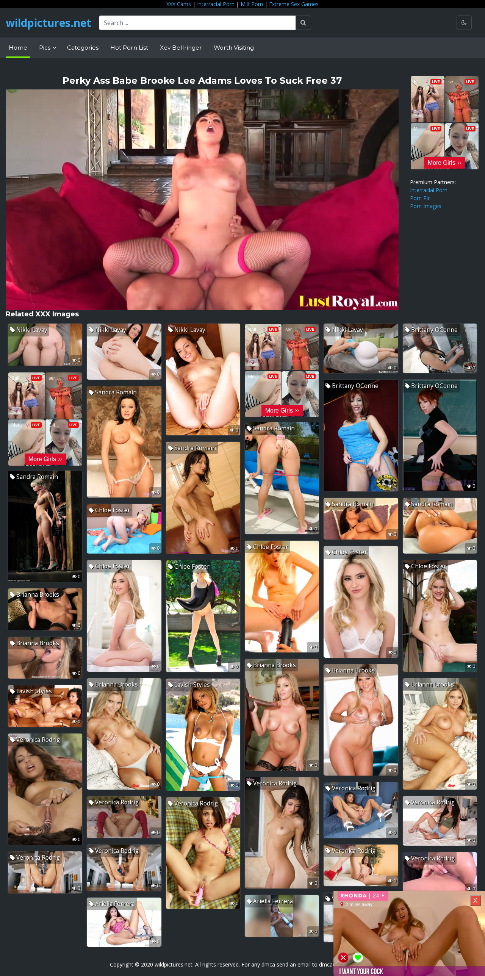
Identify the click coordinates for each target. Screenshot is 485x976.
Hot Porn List (129, 47)
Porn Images (425, 206)
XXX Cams (178, 4)
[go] (303, 23)
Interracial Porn (216, 4)
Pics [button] (45, 47)
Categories (83, 47)
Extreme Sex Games (294, 4)
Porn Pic (420, 198)
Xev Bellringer (181, 47)
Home (18, 47)
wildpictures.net (48, 23)
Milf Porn (252, 4)
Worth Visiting (234, 47)
